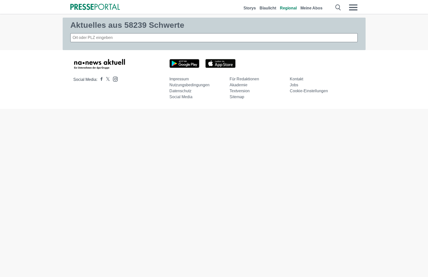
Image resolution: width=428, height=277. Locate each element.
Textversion (240, 91)
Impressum (179, 79)
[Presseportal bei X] (106, 79)
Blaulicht (268, 8)
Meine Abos (311, 8)
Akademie (238, 85)
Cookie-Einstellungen (309, 91)
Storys (249, 8)
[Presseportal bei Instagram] (114, 79)
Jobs (294, 85)
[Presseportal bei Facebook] (100, 79)
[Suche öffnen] (338, 7)
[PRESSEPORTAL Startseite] (95, 7)
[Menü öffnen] (353, 7)
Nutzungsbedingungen (189, 85)
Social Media (180, 97)
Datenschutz (180, 91)
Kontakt (296, 79)
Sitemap (237, 97)
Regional (288, 8)
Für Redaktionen (244, 79)
